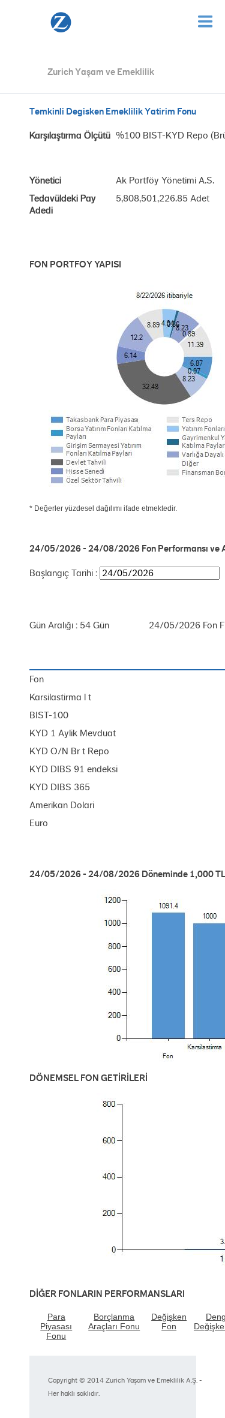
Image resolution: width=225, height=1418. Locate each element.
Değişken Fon (169, 1321)
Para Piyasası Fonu (56, 1326)
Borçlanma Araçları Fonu (114, 1321)
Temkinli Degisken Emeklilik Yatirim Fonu (112, 111)
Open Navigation (205, 21)
